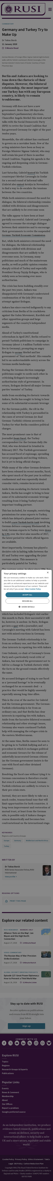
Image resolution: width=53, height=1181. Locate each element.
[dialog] (26, 590)
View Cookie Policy (33, 589)
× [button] (48, 573)
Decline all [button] (27, 601)
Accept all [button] (27, 595)
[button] (27, 606)
